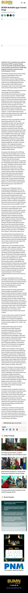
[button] (22, 3)
